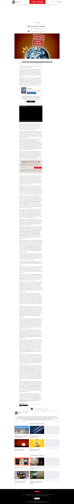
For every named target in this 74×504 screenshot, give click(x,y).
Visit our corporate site (46, 501)
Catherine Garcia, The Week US (23, 412)
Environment (38, 22)
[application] (30, 113)
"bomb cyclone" (24, 71)
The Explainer (20, 4)
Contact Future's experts (30, 494)
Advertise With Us (28, 495)
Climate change (25, 405)
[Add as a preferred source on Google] (37, 498)
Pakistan (20, 240)
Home (34, 22)
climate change (38, 230)
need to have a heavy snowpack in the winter (25, 323)
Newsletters (32, 4)
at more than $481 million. (30, 217)
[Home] (17, 4)
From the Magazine (41, 4)
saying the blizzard (31, 124)
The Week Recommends (26, 4)
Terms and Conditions (38, 494)
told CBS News (39, 361)
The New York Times (35, 249)
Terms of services (30, 169)
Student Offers (55, 4)
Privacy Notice (22, 170)
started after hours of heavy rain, (35, 274)
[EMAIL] (19, 413)
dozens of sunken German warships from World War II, (27, 400)
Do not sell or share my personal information (41, 495)
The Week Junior (50, 4)
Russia (20, 356)
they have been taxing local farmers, (30, 351)
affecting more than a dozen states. (30, 140)
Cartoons (36, 4)
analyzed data (34, 270)
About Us (24, 494)
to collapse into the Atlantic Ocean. (36, 213)
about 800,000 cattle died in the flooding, (32, 247)
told (31, 249)
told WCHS (22, 284)
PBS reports (38, 374)
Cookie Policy (49, 494)
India (40, 271)
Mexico (27, 332)
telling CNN (34, 262)
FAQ (32, 495)
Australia (35, 151)
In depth (21, 405)
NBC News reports (34, 395)
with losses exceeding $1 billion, (27, 222)
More (45, 4)
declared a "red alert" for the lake (36, 378)
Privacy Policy (44, 494)
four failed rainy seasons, (29, 342)
